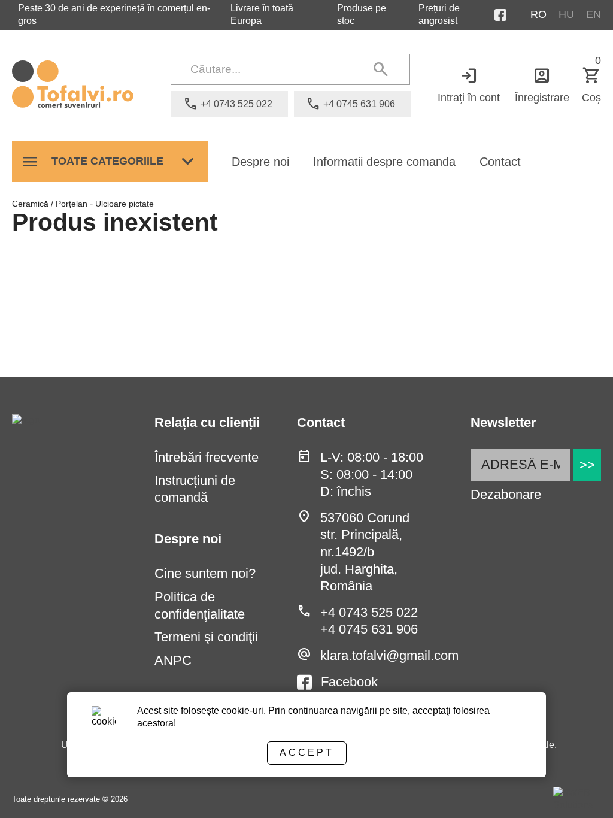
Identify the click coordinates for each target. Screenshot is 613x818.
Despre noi (260, 161)
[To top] (584, 792)
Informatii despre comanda (384, 161)
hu (566, 14)
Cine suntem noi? (205, 573)
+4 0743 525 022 (369, 612)
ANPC (173, 660)
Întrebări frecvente (206, 457)
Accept (307, 752)
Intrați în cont (469, 85)
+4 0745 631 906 (369, 629)
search (380, 69)
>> (587, 465)
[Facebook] (512, 15)
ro (538, 14)
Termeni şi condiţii (206, 636)
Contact (500, 161)
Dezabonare (506, 494)
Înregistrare (542, 85)
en (593, 14)
